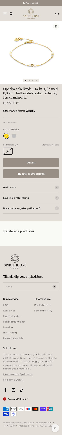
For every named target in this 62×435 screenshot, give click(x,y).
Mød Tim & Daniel (13, 379)
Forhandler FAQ (43, 310)
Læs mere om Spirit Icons (17, 374)
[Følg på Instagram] (13, 390)
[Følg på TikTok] (21, 390)
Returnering (10, 332)
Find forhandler (12, 316)
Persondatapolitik (13, 338)
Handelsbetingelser (14, 321)
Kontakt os (9, 310)
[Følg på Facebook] (5, 390)
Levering (8, 327)
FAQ (5, 305)
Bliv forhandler (42, 305)
